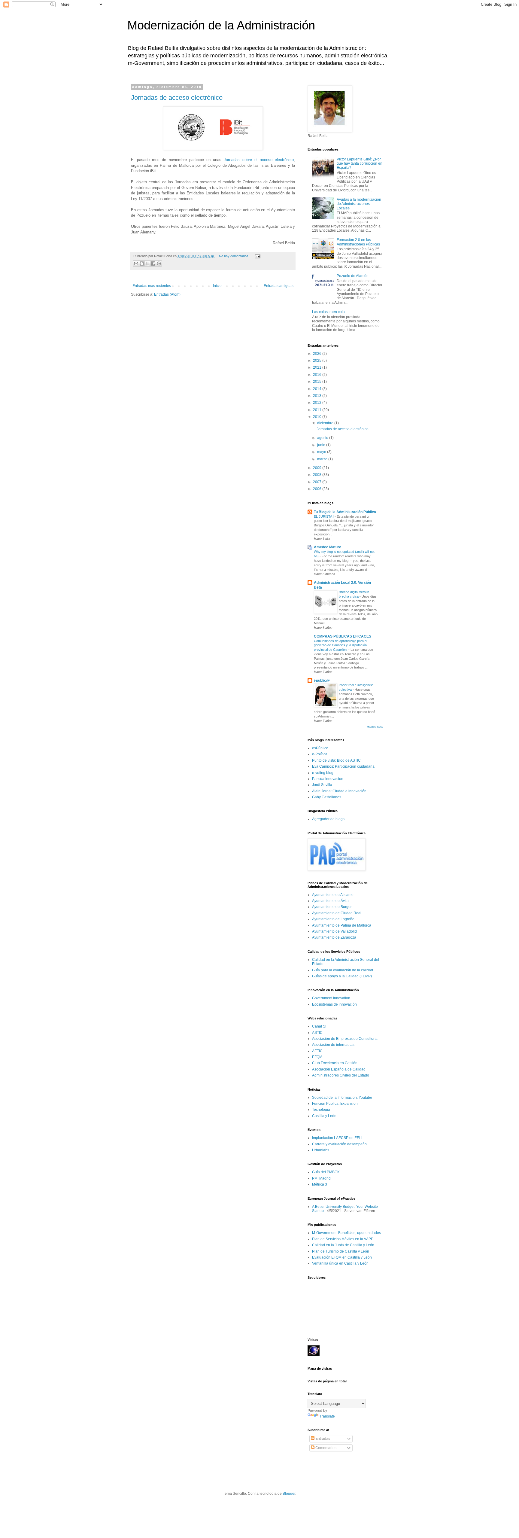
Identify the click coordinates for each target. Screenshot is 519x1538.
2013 (317, 396)
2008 (317, 475)
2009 (317, 468)
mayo (322, 452)
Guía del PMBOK (326, 1172)
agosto (323, 438)
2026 (317, 354)
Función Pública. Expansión (335, 1103)
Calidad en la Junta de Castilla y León (343, 1245)
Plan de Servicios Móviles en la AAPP (342, 1239)
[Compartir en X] (147, 263)
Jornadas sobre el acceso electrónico (259, 159)
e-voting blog (322, 773)
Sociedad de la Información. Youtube (342, 1097)
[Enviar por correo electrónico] (136, 263)
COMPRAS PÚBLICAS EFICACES (342, 636)
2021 (317, 367)
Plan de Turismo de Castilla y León (340, 1251)
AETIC (317, 1051)
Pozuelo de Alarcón (353, 276)
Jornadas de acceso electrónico (177, 97)
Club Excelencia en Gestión (334, 1063)
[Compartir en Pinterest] (159, 263)
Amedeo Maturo (327, 547)
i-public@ (322, 680)
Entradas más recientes (151, 286)
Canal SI (319, 1026)
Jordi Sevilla (322, 785)
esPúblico (320, 748)
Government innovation (331, 998)
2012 (317, 402)
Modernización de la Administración (221, 25)
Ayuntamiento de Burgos (332, 907)
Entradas (322, 1438)
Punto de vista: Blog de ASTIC (336, 760)
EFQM (317, 1057)
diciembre (325, 423)
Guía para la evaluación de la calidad (342, 970)
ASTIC (317, 1033)
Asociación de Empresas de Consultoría (345, 1039)
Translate (327, 1416)
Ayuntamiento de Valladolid (334, 931)
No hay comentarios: (234, 256)
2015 (317, 381)
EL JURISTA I (324, 516)
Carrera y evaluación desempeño (339, 1144)
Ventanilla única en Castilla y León (340, 1263)
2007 (317, 482)
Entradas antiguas (278, 286)
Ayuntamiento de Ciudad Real (336, 913)
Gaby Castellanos (326, 797)
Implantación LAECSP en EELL (337, 1138)
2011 (317, 410)
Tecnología (321, 1109)
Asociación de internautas (333, 1045)
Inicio (217, 286)
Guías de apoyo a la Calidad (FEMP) (342, 976)
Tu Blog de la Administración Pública (345, 512)
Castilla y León (324, 1116)
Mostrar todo (375, 727)
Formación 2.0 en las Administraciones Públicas (358, 242)
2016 (317, 375)
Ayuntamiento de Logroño (333, 919)
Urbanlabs (320, 1150)
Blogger (289, 1493)
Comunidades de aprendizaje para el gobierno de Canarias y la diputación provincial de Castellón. (340, 645)
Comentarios (325, 1448)
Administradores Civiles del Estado (340, 1075)
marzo (322, 459)
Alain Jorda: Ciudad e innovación (339, 791)
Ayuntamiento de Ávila (330, 901)
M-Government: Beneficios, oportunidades (346, 1233)
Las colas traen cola (328, 312)
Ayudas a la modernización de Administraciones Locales (359, 203)
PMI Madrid (321, 1178)
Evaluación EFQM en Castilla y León (342, 1257)
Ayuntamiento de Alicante (333, 895)
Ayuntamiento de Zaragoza (334, 937)
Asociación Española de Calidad (339, 1069)
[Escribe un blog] (142, 263)
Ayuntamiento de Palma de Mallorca (341, 925)
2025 (317, 360)
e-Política (319, 754)
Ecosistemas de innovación (334, 1004)
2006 (317, 489)
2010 (317, 417)
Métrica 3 (319, 1184)
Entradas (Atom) (167, 294)
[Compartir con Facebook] (153, 263)
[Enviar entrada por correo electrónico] (256, 256)
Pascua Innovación (327, 779)
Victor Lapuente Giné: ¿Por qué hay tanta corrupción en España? (359, 163)
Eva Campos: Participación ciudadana (343, 766)
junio (321, 445)
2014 (317, 389)
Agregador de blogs (328, 819)
